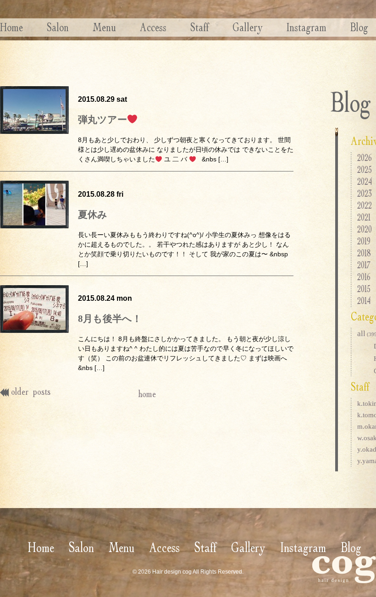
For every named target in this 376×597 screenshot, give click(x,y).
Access (153, 27)
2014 (363, 300)
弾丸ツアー (102, 119)
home (147, 393)
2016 (363, 277)
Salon (58, 27)
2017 (363, 265)
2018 (364, 253)
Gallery (247, 27)
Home (11, 27)
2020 (364, 229)
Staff (199, 27)
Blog (359, 27)
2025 (364, 169)
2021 (363, 217)
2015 (363, 288)
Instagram (306, 27)
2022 (364, 205)
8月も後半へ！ (110, 318)
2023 (364, 193)
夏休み (92, 214)
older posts (30, 391)
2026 (364, 157)
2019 (363, 241)
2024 (364, 181)
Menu (104, 27)
